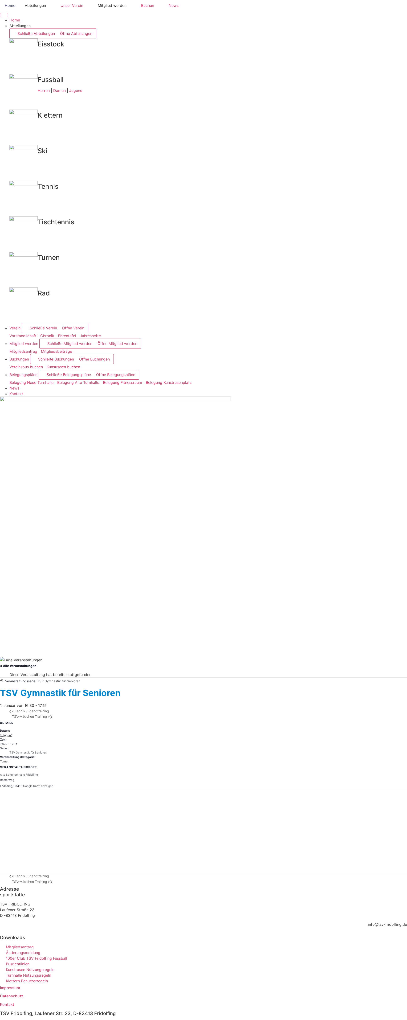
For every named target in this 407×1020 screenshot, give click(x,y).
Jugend (75, 90)
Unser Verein (72, 5)
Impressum (10, 987)
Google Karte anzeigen (38, 786)
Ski (42, 151)
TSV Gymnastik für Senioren (28, 752)
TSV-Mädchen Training (31, 716)
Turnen (49, 258)
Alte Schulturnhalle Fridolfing (19, 774)
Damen (59, 90)
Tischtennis (56, 222)
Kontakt (7, 1004)
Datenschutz (11, 996)
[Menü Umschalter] (4, 15)
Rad (44, 293)
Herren (44, 90)
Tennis (48, 186)
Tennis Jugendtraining (30, 711)
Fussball (51, 80)
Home (10, 5)
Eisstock (51, 44)
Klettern (50, 115)
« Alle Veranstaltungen (18, 666)
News (174, 5)
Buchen (147, 5)
